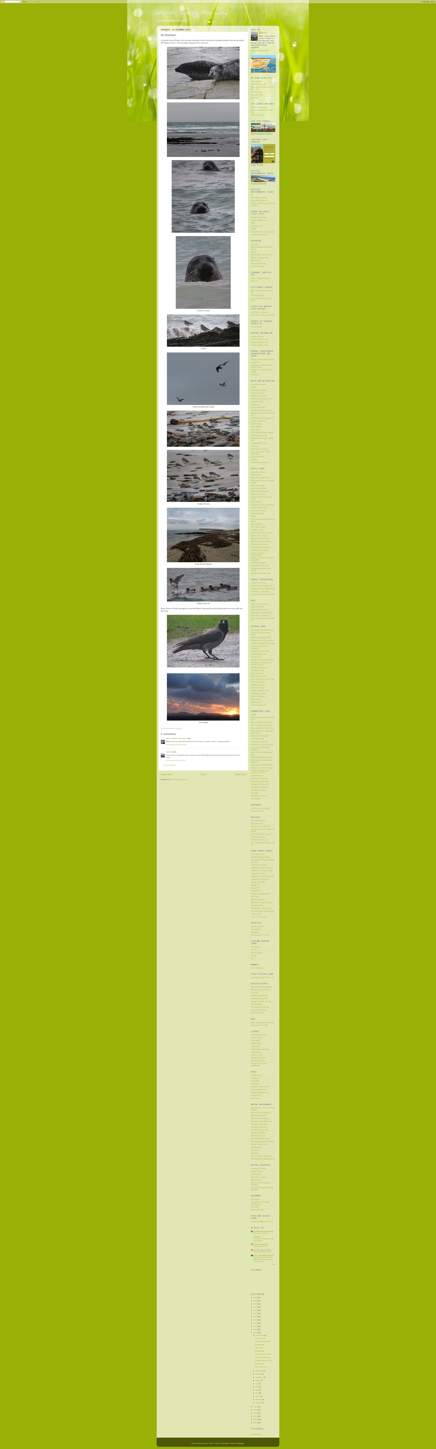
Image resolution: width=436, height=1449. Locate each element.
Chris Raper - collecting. (259, 312)
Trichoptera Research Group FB (262, 594)
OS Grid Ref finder (257, 266)
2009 (255, 1423)
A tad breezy (259, 1364)
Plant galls (254, 932)
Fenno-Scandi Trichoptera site (262, 586)
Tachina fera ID (256, 702)
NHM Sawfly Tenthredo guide (261, 757)
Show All (273, 1264)
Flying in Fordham (260, 1244)
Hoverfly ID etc (256, 657)
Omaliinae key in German (260, 550)
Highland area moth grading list (262, 418)
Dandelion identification (259, 995)
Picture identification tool (259, 1092)
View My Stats (256, 1434)
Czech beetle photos (258, 510)
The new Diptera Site (258, 705)
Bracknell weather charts (260, 342)
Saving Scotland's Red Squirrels (262, 232)
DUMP (253, 516)
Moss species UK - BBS (259, 1025)
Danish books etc (257, 1171)
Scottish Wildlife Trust (258, 220)
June (257, 1387)
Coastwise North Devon (259, 1124)
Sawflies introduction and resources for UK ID (260, 771)
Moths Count (255, 429)
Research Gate (256, 327)
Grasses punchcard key (259, 998)
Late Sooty (259, 1348)
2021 (255, 1313)
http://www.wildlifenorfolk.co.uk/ (262, 1221)
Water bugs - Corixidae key (260, 615)
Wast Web (254, 793)
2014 (255, 1407)
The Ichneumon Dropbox (260, 787)
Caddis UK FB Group (258, 583)
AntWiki (253, 714)
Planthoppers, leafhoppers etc (261, 612)
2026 (255, 1297)
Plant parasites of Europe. (260, 1007)
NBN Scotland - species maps (261, 255)
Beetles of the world (258, 494)
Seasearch (255, 1153)
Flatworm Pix (255, 891)
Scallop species (256, 1147)
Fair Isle (254, 950)
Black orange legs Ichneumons (262, 728)
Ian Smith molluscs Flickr (260, 1130)
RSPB (253, 223)
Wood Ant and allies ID (259, 796)
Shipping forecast (257, 336)
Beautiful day (259, 1344)
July (257, 1383)
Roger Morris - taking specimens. (263, 315)
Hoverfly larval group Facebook (262, 660)
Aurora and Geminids (262, 1357)
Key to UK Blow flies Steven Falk (262, 679)
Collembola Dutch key (259, 865)
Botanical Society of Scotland (261, 987)
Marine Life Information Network (262, 1141)
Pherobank (255, 446)
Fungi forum (255, 1078)
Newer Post (166, 774)
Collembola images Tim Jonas (261, 868)
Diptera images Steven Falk (261, 637)
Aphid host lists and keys (260, 604)
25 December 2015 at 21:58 (176, 745)
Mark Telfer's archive (258, 1177)
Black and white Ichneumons (261, 722)
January (258, 1403)
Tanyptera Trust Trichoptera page (263, 588)
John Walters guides (258, 527)
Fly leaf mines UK (257, 926)
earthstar (256, 1237)
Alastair (169, 752)
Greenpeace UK (257, 226)
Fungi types (255, 1084)
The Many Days (256, 92)
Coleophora (255, 404)
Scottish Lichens (257, 1037)
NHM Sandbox (256, 260)
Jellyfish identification (258, 1133)
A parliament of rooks (258, 84)
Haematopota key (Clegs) (260, 651)
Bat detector (255, 1199)
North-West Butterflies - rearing (262, 432)
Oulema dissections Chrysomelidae (258, 554)
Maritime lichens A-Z (258, 1058)
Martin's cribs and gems (259, 536)
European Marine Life (258, 1127)
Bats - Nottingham (257, 968)
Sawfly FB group (257, 775)
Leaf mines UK (256, 929)
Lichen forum (255, 1046)
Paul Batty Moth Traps (259, 443)
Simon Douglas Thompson (176, 738)
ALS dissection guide (258, 384)
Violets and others (257, 1013)
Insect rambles (256, 1174)
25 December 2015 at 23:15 (176, 760)
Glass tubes (255, 1207)
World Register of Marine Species (263, 1159)
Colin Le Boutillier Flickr (259, 508)
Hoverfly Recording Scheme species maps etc (261, 663)
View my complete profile (260, 50)
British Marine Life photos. (260, 1118)
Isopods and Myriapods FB (260, 894)
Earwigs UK (255, 885)
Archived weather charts (259, 345)
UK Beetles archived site (259, 566)
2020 (255, 1316)
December (259, 1335)
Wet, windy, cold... (261, 1367)
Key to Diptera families (259, 676)
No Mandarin (259, 1351)
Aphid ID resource (257, 607)
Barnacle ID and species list (261, 1112)
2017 (255, 1326)
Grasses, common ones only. (261, 1001)
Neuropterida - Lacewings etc (261, 908)
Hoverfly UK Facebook (259, 667)
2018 (255, 1323)
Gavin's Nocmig (256, 953)
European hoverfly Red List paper (263, 643)
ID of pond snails (257, 823)
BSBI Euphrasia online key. (260, 990)
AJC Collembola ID (257, 854)
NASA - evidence (257, 115)
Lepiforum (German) (258, 421)
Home (204, 774)
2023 (255, 1307)
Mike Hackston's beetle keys (261, 541)
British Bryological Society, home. (263, 1022)
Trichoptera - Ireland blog (260, 591)
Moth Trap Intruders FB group (261, 902)
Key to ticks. (255, 896)
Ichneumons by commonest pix (262, 744)
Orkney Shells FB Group (259, 840)
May (257, 1390)
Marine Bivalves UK (258, 837)
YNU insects (255, 375)
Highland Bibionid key (258, 654)
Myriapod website (257, 905)
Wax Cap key (255, 1098)
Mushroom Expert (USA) (260, 1087)
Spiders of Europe (257, 811)
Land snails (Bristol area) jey (261, 834)
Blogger (241, 1443)
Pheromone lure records (259, 449)
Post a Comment (170, 765)
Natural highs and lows (262, 1250)
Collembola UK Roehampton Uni (262, 876)
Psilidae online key (257, 685)
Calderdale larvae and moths (261, 399)
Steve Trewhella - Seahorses (261, 1156)
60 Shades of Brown (258, 472)
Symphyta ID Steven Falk (260, 784)
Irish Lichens (255, 1040)
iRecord (253, 252)
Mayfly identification (258, 899)
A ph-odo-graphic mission (262, 1252)
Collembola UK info (258, 873)
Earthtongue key (257, 1075)
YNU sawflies (255, 799)
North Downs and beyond (263, 1231)
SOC (252, 958)
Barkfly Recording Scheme (260, 857)
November (259, 1371)
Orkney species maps (258, 263)
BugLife (253, 229)
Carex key (254, 993)
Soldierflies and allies (258, 693)
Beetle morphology (257, 485)
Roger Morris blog (257, 688)
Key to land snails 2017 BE (260, 826)
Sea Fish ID (255, 1150)
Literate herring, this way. (192, 13)
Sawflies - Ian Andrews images (262, 768)
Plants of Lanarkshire (258, 1010)
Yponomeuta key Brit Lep (260, 462)
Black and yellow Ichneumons (261, 725)
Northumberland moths (259, 435)
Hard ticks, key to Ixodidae (260, 808)
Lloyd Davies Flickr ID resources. (263, 977)
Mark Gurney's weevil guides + (262, 533)
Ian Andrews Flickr (257, 670)
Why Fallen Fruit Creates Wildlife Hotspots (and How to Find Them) (263, 1259)
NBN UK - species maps (259, 258)
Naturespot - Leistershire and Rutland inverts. (261, 366)
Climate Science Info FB (259, 107)
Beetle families (256, 475)
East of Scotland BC (258, 407)
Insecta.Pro (255, 362)
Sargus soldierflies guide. (260, 690)
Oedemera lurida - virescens (261, 547)
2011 (255, 1416)
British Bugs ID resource (259, 610)
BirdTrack (254, 244)
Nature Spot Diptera (258, 682)
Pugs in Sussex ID (257, 457)
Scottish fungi (256, 1095)
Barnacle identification (259, 1115)
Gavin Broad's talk (257, 739)
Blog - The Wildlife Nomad (263, 1255)
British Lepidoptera (257, 393)
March (257, 1396)
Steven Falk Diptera (258, 696)
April (257, 1393)
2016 (255, 1329)
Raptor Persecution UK (259, 200)
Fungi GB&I (255, 1081)
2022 (255, 1310)
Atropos (253, 387)
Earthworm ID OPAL (258, 882)
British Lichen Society (258, 1035)
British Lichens (256, 1043)
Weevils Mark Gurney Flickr (261, 573)
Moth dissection (256, 427)
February (258, 1399)
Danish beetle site (257, 513)
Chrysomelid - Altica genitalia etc (262, 505)
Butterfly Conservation (259, 217)
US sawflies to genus (258, 790)
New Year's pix (260, 1338)
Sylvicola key (255, 699)
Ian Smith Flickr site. (258, 820)
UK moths (254, 459)
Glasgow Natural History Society (262, 359)
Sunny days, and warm (263, 1354)
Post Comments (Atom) (179, 779)
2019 (255, 1320)
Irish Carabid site (257, 524)
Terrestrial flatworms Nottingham (262, 911)
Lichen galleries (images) (260, 1049)
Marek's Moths (256, 424)
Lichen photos (256, 1052)
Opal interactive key (258, 1061)
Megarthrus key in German (260, 538)
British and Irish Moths (259, 390)
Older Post (240, 774)
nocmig (253, 955)
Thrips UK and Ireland (259, 917)
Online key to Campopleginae (261, 765)
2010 (255, 1419)
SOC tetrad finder (257, 295)
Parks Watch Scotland (259, 197)
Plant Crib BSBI (256, 1004)
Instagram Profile (257, 95)
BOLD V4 (254, 281)
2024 (255, 1304)
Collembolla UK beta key (260, 879)
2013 (255, 1410)
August (258, 1380)
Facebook (254, 98)
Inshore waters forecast (259, 339)
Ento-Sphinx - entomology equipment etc (260, 1203)
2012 (255, 1413)
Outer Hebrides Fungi (258, 1089)
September (259, 1377)
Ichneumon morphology (259, 742)
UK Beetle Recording (258, 563)
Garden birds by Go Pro (263, 1360)
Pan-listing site (256, 1180)
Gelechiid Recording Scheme (261, 410)
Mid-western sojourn (260, 1233)
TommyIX (225, 1443)
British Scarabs (256, 502)
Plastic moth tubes (257, 1210)
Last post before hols (260, 1246)
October (258, 1374)
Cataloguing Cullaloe (258, 1168)
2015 (255, 1333)
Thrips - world (256, 914)
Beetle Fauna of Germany (260, 478)
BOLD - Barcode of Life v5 (260, 278)
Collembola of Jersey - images (262, 870)
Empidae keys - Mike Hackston (262, 640)
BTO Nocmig (255, 947)
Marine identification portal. (260, 1138)
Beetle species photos (259, 488)
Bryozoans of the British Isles (261, 1121)
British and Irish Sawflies (259, 736)
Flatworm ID (255, 888)
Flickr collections (257, 81)
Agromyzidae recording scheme (262, 630)
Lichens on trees (257, 1055)
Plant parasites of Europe (260, 935)
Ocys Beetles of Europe (259, 544)
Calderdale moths (257, 401)
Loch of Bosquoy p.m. (263, 1341)
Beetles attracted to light (259, 491)
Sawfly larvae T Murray (259, 778)
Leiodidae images (257, 530)
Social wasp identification (260, 781)
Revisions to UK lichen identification (259, 1064)
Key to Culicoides (257, 673)
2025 (255, 1301)
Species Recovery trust (259, 235)
